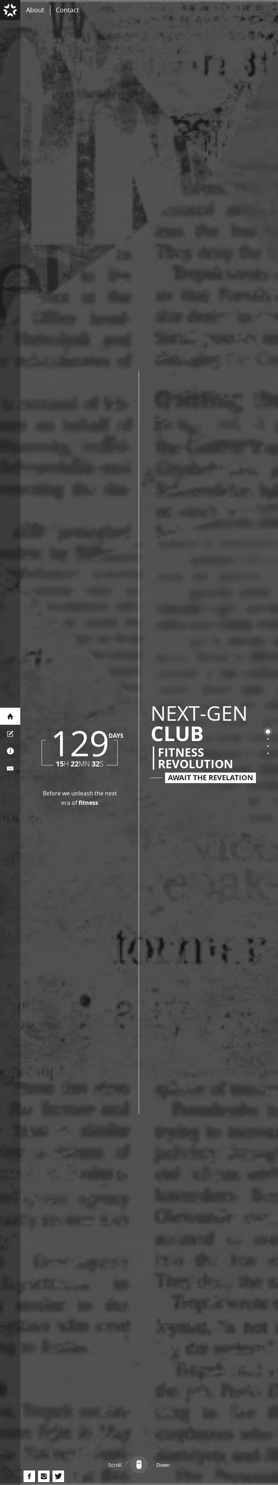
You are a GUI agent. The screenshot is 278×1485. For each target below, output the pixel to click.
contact (67, 9)
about (35, 9)
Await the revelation (210, 777)
